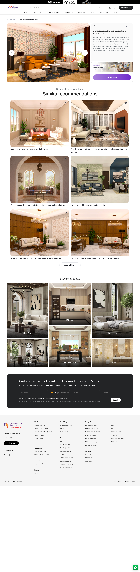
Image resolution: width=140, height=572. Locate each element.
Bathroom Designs (90, 438)
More (115, 12)
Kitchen (70, 320)
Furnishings (68, 12)
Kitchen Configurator (40, 435)
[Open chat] (135, 567)
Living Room (27, 333)
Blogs (112, 425)
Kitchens (26, 12)
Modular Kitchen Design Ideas (43, 431)
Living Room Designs (91, 428)
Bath (61, 441)
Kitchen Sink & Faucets (66, 457)
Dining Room (27, 362)
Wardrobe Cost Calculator (41, 454)
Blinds (62, 428)
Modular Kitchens (39, 425)
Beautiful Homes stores (117, 438)
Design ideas (103, 12)
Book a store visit (126, 7)
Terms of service (130, 482)
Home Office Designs (91, 445)
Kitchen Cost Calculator (41, 428)
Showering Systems (65, 447)
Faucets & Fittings (65, 444)
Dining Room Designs (91, 441)
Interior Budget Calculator (118, 435)
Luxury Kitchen (38, 438)
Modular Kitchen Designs (92, 431)
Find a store (96, 65)
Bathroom (112, 362)
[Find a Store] (110, 8)
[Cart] (115, 8)
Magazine (113, 428)
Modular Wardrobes (40, 451)
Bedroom (112, 333)
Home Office (70, 362)
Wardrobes (38, 12)
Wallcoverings (64, 431)
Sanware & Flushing (65, 451)
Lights (92, 12)
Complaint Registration (66, 464)
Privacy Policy (117, 482)
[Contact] (100, 8)
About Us (88, 454)
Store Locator (89, 461)
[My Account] (105, 8)
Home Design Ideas (91, 425)
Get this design (112, 77)
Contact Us (88, 457)
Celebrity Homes (115, 441)
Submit (115, 400)
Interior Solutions (116, 431)
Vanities (62, 454)
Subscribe (11, 443)
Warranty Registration (66, 467)
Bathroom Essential (65, 461)
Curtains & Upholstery (66, 425)
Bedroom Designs (90, 435)
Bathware (81, 12)
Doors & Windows (53, 12)
